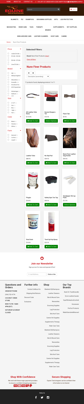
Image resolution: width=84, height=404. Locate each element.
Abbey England (15, 75)
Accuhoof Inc (15, 84)
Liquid (13, 140)
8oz (12, 108)
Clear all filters (31, 59)
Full (12, 112)
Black (13, 121)
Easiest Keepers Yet (50, 112)
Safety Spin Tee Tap (51, 197)
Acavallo (14, 82)
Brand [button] (10, 69)
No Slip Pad (48, 155)
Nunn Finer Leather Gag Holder (69, 154)
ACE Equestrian (16, 87)
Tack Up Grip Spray (51, 239)
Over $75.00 (15, 64)
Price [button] (10, 49)
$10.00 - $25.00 (15, 56)
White (13, 126)
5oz (12, 105)
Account (72, 2)
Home (9, 42)
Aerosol (13, 135)
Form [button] (10, 131)
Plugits (28, 197)
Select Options (51, 121)
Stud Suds (29, 239)
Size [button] (9, 98)
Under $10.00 (15, 53)
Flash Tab (66, 114)
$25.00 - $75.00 (15, 60)
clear (47, 56)
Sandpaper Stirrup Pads (69, 196)
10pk (13, 110)
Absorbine (14, 80)
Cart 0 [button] (74, 9)
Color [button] (10, 117)
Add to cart (33, 121)
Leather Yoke (30, 155)
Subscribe (52, 274)
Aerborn (13, 94)
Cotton (13, 137)
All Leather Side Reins (31, 112)
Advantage (14, 91)
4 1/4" (13, 103)
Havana (13, 124)
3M (12, 73)
